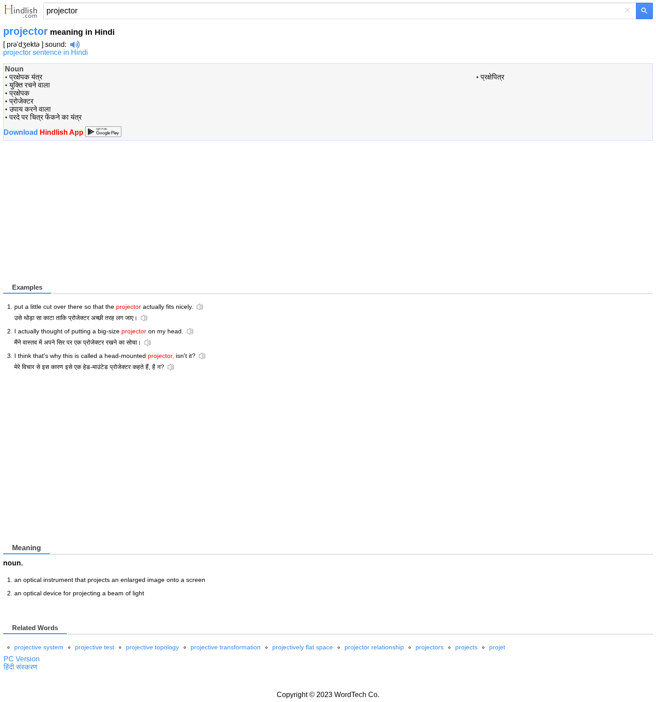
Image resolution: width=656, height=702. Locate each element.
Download (44, 132)
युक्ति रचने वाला (29, 85)
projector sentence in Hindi (45, 52)
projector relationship (374, 647)
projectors (429, 647)
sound (55, 44)
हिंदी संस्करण (20, 667)
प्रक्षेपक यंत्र (25, 77)
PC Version (22, 659)
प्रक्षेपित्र (492, 77)
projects (466, 647)
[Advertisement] (78, 219)
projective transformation (226, 647)
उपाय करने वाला (30, 109)
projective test (94, 647)
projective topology (152, 647)
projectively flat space (302, 647)
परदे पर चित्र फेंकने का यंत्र (45, 117)
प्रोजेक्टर (21, 101)
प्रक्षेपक (19, 93)
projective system (38, 647)
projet (497, 647)
